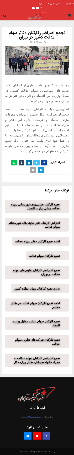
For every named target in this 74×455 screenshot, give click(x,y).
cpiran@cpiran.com (31, 417)
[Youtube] (37, 436)
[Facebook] (46, 436)
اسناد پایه (69, 3)
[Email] (27, 436)
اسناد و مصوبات (54, 3)
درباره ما (40, 3)
